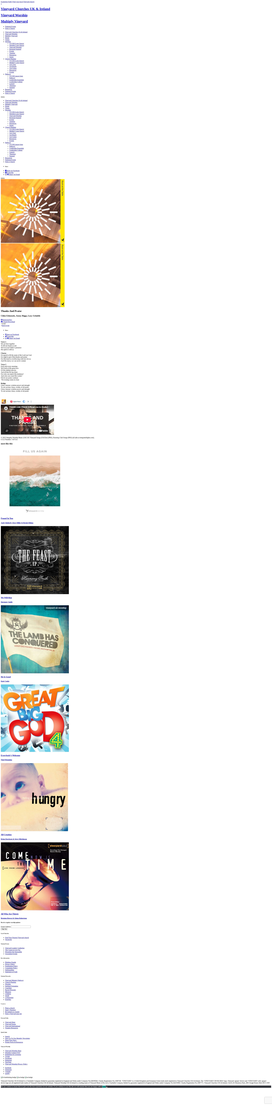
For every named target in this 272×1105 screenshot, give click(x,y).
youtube (8, 1071)
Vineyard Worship (14, 15)
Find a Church (10, 28)
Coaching (8, 988)
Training (12, 53)
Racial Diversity (10, 990)
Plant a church (10, 1008)
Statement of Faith (11, 972)
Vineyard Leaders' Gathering (14, 948)
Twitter (7, 1056)
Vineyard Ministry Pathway (14, 980)
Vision (7, 40)
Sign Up (4, 929)
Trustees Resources (11, 1028)
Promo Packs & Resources (14, 1042)
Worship (8, 42)
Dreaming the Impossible (13, 952)
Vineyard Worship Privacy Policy (16, 1064)
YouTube (8, 1062)
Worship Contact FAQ (12, 1053)
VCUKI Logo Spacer (16, 43)
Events (11, 51)
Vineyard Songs (10, 1024)
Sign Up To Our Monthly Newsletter (17, 1038)
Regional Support (15, 49)
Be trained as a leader (12, 1012)
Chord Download (9, 322)
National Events (10, 26)
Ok (104, 1086)
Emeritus (8, 999)
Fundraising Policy (11, 966)
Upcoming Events (11, 954)
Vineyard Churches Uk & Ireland (16, 32)
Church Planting (10, 59)
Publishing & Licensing (13, 1054)
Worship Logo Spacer (16, 45)
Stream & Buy (7, 320)
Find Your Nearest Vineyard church (17, 938)
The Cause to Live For (12, 950)
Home (7, 38)
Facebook (8, 1058)
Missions (8, 992)
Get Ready (13, 66)
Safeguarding (9, 970)
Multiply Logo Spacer (16, 63)
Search (7, 1036)
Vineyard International (12, 1026)
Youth (7, 996)
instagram (8, 1070)
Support (12, 87)
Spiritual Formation (11, 986)
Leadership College (15, 82)
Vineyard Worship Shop (13, 1051)
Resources (12, 55)
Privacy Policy (10, 964)
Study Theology (10, 1010)
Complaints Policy (11, 968)
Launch (11, 84)
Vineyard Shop (10, 1022)
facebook (8, 1068)
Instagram (8, 1060)
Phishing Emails (10, 962)
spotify (7, 1073)
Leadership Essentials (16, 80)
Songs (11, 57)
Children (8, 994)
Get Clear (12, 64)
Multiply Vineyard (14, 21)
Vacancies (8, 939)
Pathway (8, 74)
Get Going (12, 68)
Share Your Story (11, 1040)
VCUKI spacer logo (16, 76)
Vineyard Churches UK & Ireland (25, 9)
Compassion (9, 997)
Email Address (6, 927)
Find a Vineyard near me (13, 1014)
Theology (12, 86)
